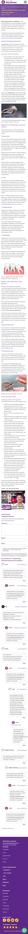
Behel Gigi (5, 893)
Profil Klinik (5, 849)
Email (3, 543)
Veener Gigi (6, 909)
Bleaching (5, 899)
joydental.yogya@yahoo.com (16, 595)
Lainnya (5, 912)
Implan (4, 902)
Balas (24, 580)
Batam (4, 879)
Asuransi (5, 859)
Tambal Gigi (6, 906)
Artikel (4, 862)
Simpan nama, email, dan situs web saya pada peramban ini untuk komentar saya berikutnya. (14, 549)
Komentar (4, 523)
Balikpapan (6, 882)
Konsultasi (8, 6)
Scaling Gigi (6, 896)
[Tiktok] (16, 920)
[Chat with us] (24, 930)
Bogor (4, 885)
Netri (6, 648)
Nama (3, 538)
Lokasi (4, 852)
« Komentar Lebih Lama (7, 828)
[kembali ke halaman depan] (9, 2)
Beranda (3, 6)
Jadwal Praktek (6, 855)
